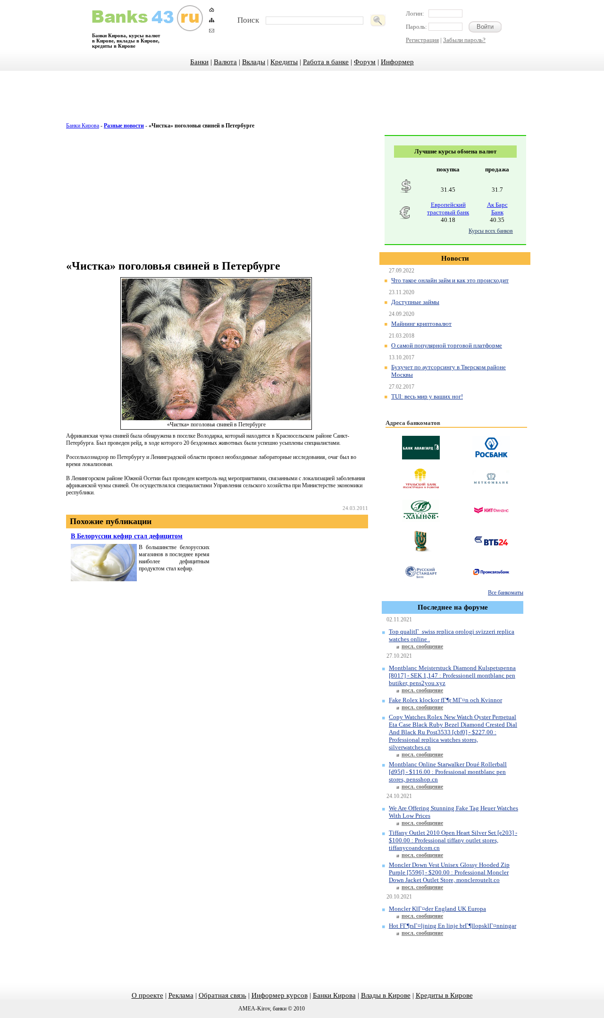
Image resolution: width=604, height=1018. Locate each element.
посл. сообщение (422, 646)
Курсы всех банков (491, 231)
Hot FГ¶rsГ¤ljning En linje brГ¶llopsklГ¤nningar (452, 925)
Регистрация (422, 39)
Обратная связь (222, 995)
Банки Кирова (82, 125)
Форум (365, 62)
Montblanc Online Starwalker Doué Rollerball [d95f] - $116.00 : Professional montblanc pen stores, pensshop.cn (448, 772)
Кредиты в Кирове (444, 995)
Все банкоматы (505, 592)
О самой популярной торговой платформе (446, 345)
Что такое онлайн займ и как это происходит (450, 280)
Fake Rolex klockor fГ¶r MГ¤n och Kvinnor (445, 700)
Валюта (225, 62)
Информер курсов (280, 995)
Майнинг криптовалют (421, 323)
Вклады (253, 62)
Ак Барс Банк (497, 208)
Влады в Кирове (386, 995)
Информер (397, 62)
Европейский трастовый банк (448, 208)
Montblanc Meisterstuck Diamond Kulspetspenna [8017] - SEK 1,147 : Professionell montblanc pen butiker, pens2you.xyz (452, 675)
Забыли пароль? (464, 39)
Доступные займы (415, 301)
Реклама (180, 995)
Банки (199, 62)
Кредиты (284, 62)
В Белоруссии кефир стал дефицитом (127, 536)
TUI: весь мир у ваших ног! (427, 396)
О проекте (147, 995)
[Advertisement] (302, 101)
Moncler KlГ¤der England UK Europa (437, 908)
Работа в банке (326, 62)
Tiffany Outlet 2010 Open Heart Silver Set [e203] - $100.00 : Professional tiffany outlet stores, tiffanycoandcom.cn (453, 840)
